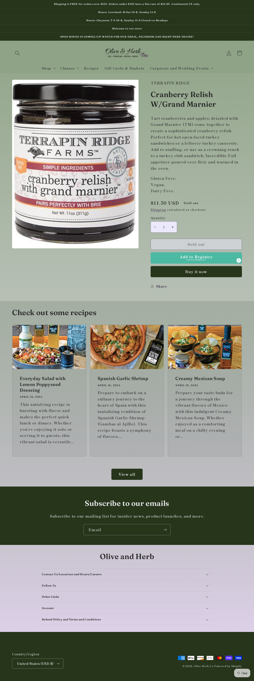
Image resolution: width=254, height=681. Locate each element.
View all (127, 474)
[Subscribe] (165, 529)
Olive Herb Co (203, 666)
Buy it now (196, 271)
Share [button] (161, 286)
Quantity (158, 218)
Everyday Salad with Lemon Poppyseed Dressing (42, 384)
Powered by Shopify (228, 666)
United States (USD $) (35, 663)
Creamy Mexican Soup (200, 378)
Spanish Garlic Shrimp (123, 378)
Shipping (158, 209)
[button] (17, 53)
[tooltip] (239, 260)
